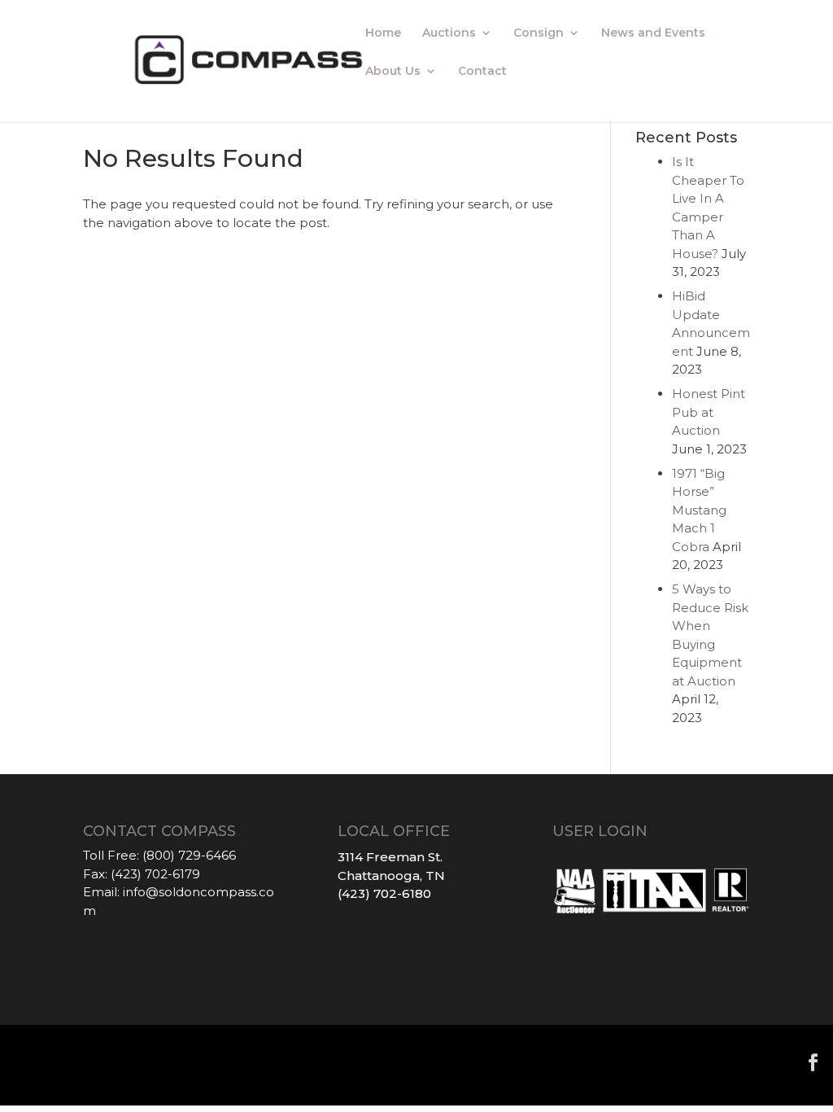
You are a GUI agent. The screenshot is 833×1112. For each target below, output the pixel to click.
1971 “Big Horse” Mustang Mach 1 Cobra (699, 510)
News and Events (653, 33)
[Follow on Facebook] (813, 1062)
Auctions (449, 33)
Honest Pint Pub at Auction (708, 412)
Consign (538, 33)
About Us (393, 71)
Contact (482, 71)
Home (383, 33)
